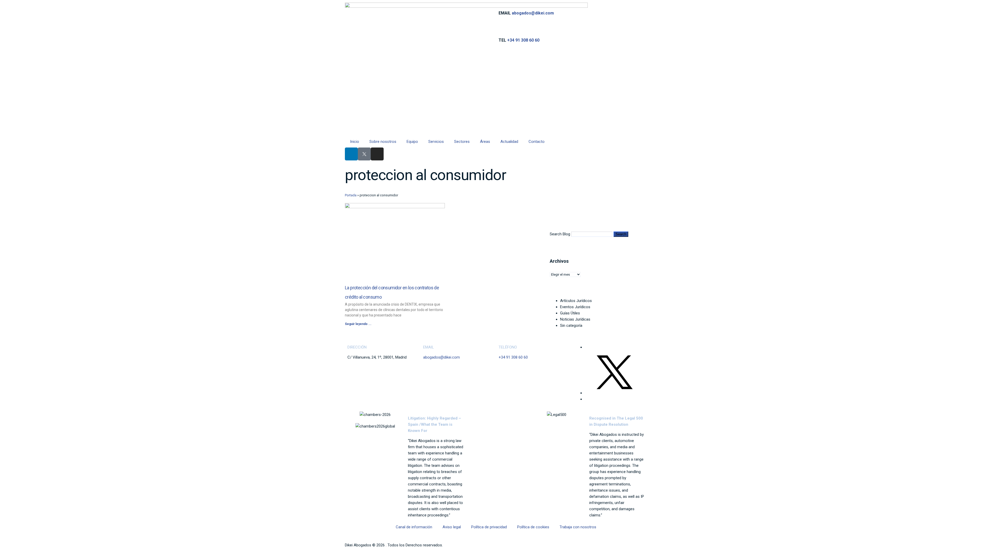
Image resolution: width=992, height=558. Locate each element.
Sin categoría (571, 325)
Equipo (412, 141)
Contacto (537, 141)
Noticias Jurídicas (575, 319)
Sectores (462, 141)
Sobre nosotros (382, 141)
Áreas (485, 141)
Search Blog (560, 234)
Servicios (436, 141)
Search (621, 234)
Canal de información (414, 527)
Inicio (354, 141)
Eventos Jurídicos (575, 307)
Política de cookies (533, 527)
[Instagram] (377, 154)
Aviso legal (452, 527)
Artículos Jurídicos (576, 300)
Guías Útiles (570, 313)
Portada (351, 195)
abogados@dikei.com (533, 13)
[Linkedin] (351, 154)
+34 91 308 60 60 (523, 40)
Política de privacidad (489, 527)
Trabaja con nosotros (578, 527)
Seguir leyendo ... (358, 324)
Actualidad (509, 141)
